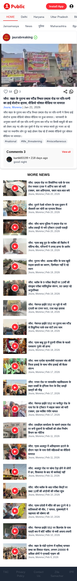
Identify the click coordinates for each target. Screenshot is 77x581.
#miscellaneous (56, 141)
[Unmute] (70, 80)
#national (10, 141)
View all (66, 152)
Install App (56, 6)
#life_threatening (31, 141)
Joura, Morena (12, 107)
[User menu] (71, 6)
